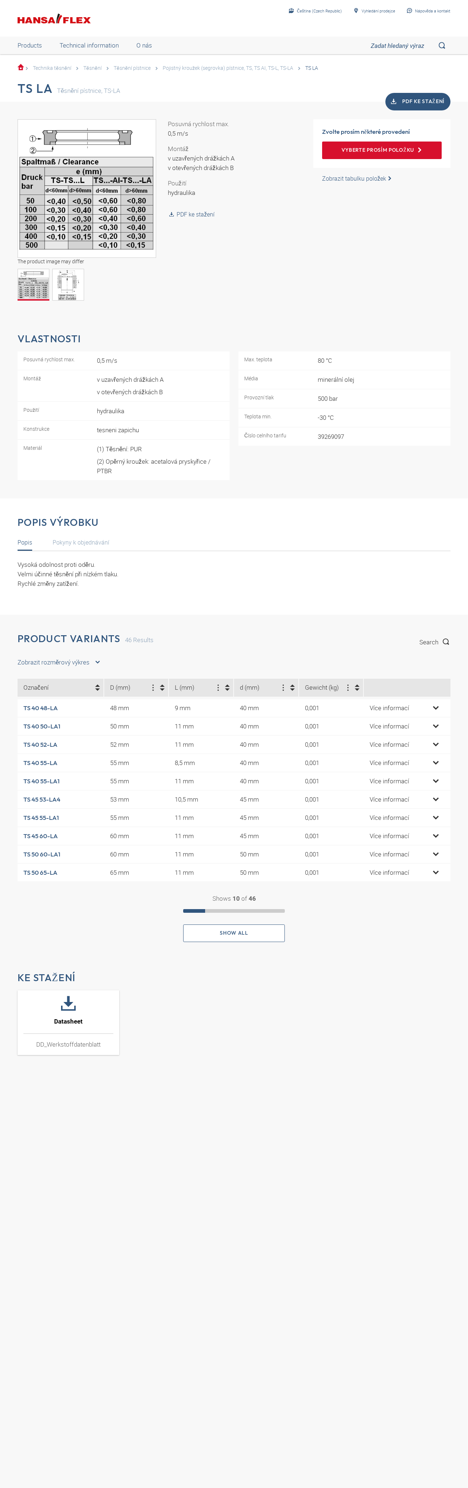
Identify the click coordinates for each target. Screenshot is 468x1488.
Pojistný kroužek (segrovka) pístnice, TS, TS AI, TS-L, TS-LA (228, 67)
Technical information (89, 45)
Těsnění (92, 67)
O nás (144, 45)
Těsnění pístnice (132, 67)
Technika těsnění (52, 67)
